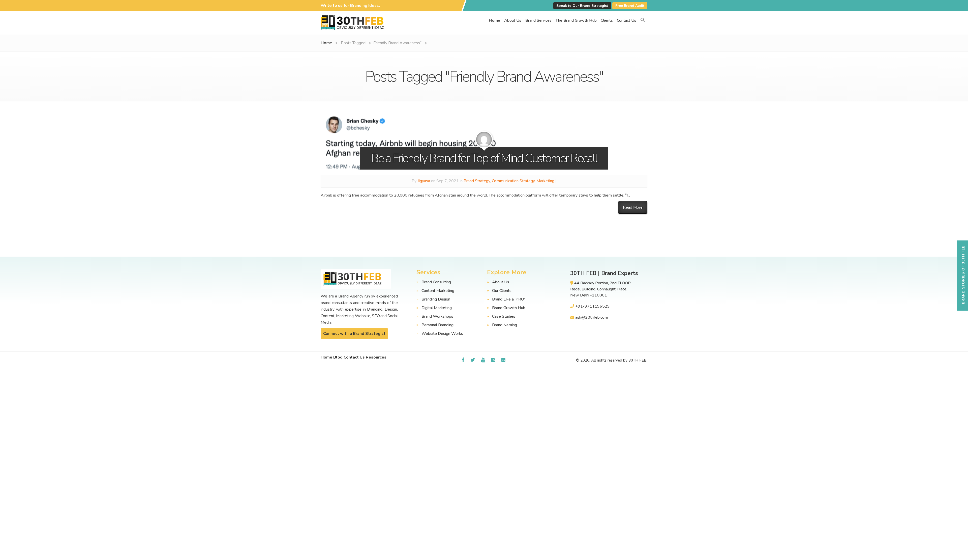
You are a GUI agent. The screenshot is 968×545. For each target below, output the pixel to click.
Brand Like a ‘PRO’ (508, 299)
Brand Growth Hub (508, 308)
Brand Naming (504, 325)
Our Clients (501, 290)
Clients (607, 20)
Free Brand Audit (629, 5)
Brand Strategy (477, 181)
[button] (642, 20)
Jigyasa (423, 181)
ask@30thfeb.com (591, 317)
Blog (338, 357)
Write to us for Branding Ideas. (350, 5)
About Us (512, 20)
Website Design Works (442, 333)
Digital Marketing (436, 308)
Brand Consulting (436, 282)
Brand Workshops (437, 316)
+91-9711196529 (592, 306)
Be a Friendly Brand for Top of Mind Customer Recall (484, 158)
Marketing (545, 181)
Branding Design (435, 299)
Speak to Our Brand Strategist (582, 5)
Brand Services (538, 20)
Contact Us (626, 20)
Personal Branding (437, 325)
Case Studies (503, 316)
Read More (633, 207)
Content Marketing (437, 290)
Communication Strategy (513, 181)
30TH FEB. (637, 360)
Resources (376, 357)
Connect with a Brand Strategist (354, 333)
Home (494, 20)
